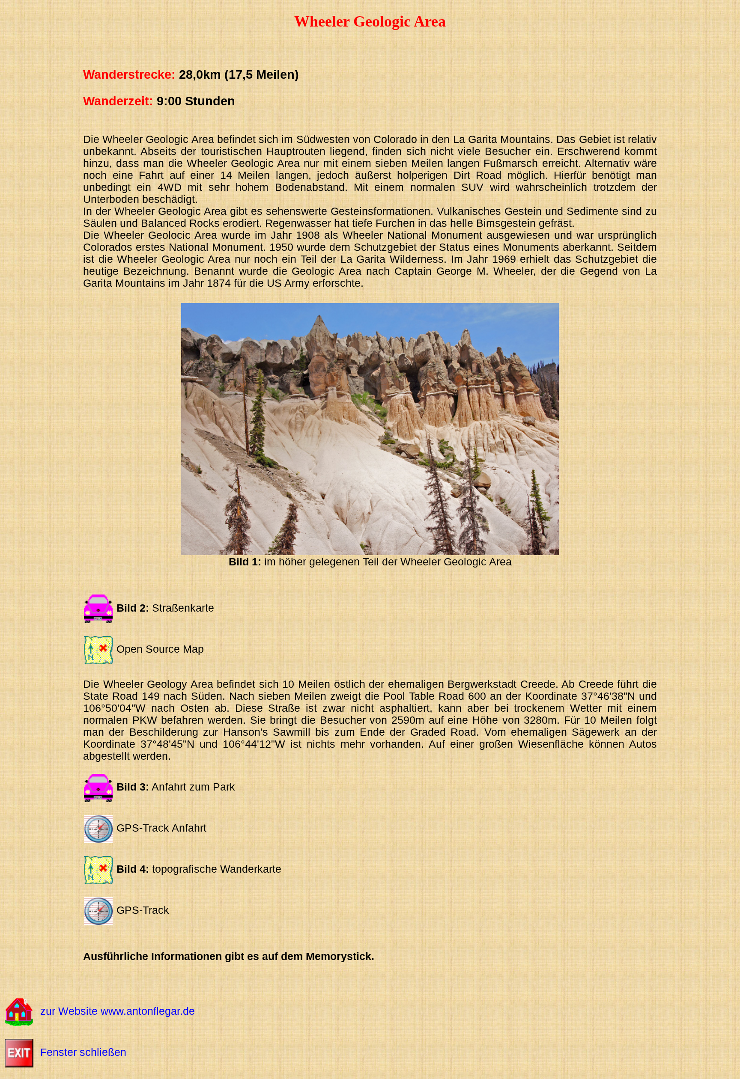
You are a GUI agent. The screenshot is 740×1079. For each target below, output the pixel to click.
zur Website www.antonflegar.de (117, 1011)
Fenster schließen (83, 1052)
